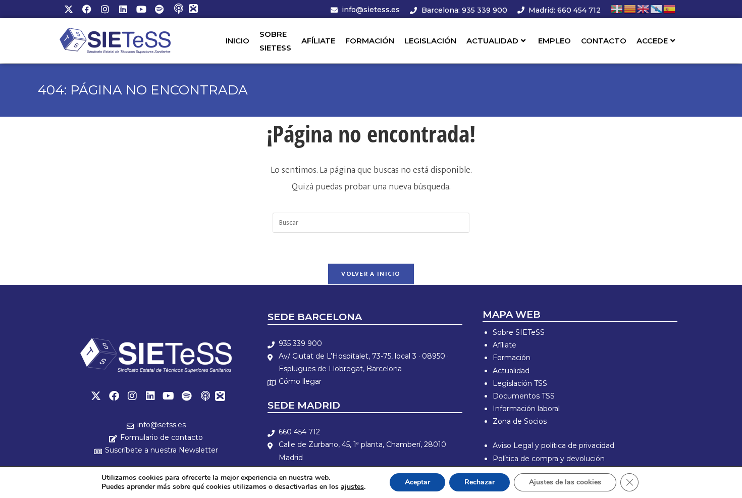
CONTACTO (603, 40)
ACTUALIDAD (492, 40)
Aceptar (417, 482)
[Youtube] (141, 9)
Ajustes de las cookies (565, 482)
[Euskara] (617, 9)
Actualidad (511, 370)
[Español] (669, 9)
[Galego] (656, 9)
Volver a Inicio (371, 273)
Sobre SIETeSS (519, 332)
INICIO (237, 40)
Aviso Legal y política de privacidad (553, 445)
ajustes (352, 486)
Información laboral (526, 408)
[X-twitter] (69, 9)
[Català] (630, 9)
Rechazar (479, 482)
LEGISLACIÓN (430, 40)
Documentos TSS (524, 396)
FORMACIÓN (369, 40)
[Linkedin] (123, 9)
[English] (643, 9)
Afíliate (504, 345)
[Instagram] (105, 9)
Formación (512, 357)
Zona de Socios (520, 421)
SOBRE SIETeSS (275, 41)
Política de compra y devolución (549, 458)
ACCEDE (652, 40)
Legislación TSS (520, 383)
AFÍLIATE (318, 40)
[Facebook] (87, 9)
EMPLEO (554, 40)
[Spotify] (159, 9)
